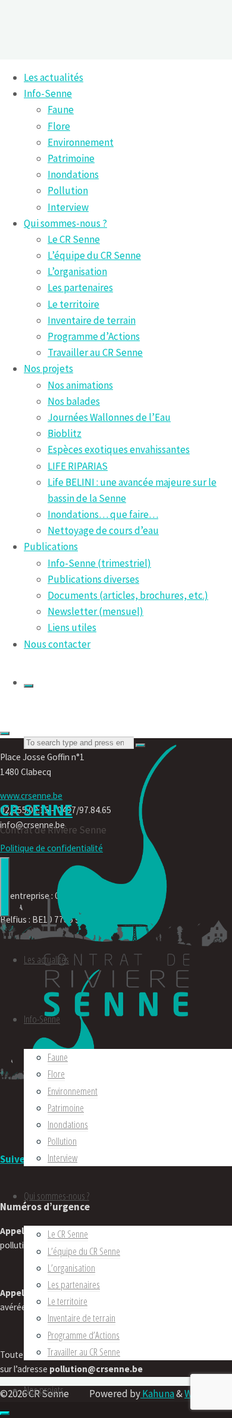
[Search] (28, 686)
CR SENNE (36, 809)
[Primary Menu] (5, 887)
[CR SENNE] (116, 1025)
